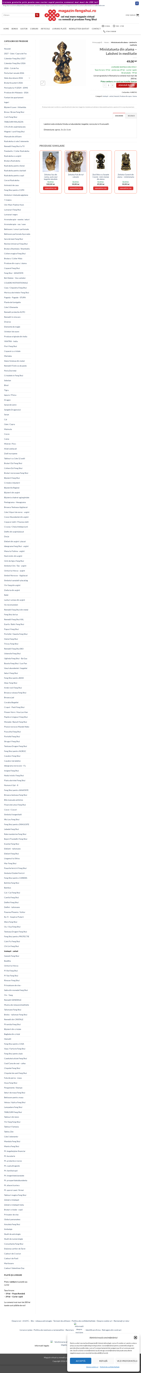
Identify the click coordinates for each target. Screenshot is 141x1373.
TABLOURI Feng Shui (13, 1112)
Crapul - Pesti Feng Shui (14, 707)
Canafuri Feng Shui (12, 756)
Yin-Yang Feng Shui (12, 1122)
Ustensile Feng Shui (12, 653)
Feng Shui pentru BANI (14, 678)
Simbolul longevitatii (13, 814)
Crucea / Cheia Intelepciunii (16, 527)
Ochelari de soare (11, 331)
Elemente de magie (12, 327)
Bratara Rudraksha (12, 161)
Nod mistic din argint (13, 556)
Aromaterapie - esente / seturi (17, 219)
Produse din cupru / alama (15, 263)
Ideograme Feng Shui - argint (16, 546)
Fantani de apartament (13, 97)
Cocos (7, 434)
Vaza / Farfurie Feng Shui (14, 1048)
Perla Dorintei (10, 370)
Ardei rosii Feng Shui (13, 687)
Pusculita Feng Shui (12, 731)
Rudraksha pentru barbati (15, 170)
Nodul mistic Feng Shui (14, 775)
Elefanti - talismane (12, 848)
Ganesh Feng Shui (11, 956)
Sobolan (7, 380)
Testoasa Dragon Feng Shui (15, 746)
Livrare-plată (59, 29)
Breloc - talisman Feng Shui (15, 1014)
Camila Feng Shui (11, 897)
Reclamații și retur (121, 1321)
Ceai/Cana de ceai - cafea (14, 1063)
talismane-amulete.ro (34, 5)
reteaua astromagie (43, 1321)
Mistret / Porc (10, 444)
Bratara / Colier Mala (13, 258)
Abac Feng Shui (10, 683)
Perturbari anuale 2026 (14, 73)
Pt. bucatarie (9, 1156)
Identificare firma (93, 1330)
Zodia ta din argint (12, 590)
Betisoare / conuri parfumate (16, 229)
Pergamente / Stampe (13, 1087)
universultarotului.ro (86, 5)
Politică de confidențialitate (109, 1367)
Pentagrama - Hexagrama (15, 502)
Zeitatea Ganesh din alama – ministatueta (125, 175)
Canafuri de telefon (12, 761)
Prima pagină (97, 42)
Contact (96, 29)
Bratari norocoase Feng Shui (16, 473)
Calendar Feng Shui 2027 (14, 58)
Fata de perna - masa (13, 1078)
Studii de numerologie (13, 1239)
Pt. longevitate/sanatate (14, 1175)
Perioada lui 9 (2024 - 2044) (16, 88)
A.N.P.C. (26, 1321)
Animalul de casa (11, 185)
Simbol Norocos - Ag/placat (16, 575)
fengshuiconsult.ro (72, 5)
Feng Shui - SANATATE (13, 273)
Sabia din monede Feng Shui (16, 990)
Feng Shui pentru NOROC (15, 751)
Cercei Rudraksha (11, 180)
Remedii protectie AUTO (14, 312)
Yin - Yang (8, 995)
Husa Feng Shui (10, 1083)
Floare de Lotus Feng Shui (15, 805)
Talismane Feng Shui (12, 1009)
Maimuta (8, 429)
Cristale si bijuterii (12, 483)
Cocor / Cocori (10, 809)
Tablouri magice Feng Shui (15, 1195)
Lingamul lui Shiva (12, 858)
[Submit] (37, 15)
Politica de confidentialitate (83, 1321)
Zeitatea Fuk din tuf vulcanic (75, 175)
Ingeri (6, 102)
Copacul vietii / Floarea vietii (16, 522)
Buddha (7, 961)
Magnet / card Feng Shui (14, 131)
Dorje (6, 536)
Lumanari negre (10, 214)
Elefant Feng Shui (11, 853)
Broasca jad (9, 697)
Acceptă (81, 1361)
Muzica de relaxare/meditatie (16, 1005)
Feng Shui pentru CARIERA (15, 878)
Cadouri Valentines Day (14, 1268)
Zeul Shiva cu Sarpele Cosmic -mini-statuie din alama (100, 176)
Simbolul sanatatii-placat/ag (16, 580)
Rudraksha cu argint (12, 156)
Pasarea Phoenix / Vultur (14, 912)
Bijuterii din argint (12, 492)
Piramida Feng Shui (12, 1024)
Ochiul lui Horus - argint (14, 570)
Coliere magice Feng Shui (15, 253)
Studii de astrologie (12, 1234)
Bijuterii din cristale (12, 1029)
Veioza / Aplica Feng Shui (14, 1102)
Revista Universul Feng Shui (16, 244)
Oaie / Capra (9, 424)
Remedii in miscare (12, 317)
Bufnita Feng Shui (11, 883)
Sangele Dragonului (12, 409)
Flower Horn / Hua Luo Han (16, 712)
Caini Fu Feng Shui (12, 941)
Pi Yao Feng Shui (11, 975)
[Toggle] (29, 78)
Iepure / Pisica (10, 395)
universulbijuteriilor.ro (19, 5)
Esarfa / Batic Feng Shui (14, 624)
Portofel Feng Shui (12, 736)
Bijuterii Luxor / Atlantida (15, 107)
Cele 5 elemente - (11, 1136)
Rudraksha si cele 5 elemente (16, 141)
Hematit (7, 1039)
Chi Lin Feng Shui (11, 946)
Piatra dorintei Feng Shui (14, 780)
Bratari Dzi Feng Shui (13, 463)
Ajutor (24, 29)
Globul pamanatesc (12, 1219)
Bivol (6, 385)
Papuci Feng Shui (11, 629)
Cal (5, 419)
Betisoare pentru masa (13, 1097)
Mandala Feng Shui (12, 1141)
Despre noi (16, 1321)
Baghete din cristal (12, 1034)
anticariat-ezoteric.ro (58, 5)
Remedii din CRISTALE (13, 1019)
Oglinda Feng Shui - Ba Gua (15, 658)
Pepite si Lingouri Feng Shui (16, 717)
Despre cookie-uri (104, 1321)
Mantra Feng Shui (11, 1146)
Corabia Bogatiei (11, 702)
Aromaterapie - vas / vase (15, 224)
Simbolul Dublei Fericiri (14, 873)
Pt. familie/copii (11, 1170)
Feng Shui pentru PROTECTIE (16, 936)
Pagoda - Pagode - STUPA (15, 297)
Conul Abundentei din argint (16, 517)
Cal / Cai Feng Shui (12, 892)
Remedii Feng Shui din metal (16, 609)
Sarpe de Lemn (10, 405)
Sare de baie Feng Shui (13, 239)
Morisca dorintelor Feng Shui (16, 292)
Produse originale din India (15, 336)
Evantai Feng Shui (11, 844)
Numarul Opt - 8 (11, 785)
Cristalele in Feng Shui (13, 375)
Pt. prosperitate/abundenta (15, 1180)
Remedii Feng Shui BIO (14, 648)
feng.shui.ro (7, 5)
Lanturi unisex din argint (14, 600)
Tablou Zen (8, 1131)
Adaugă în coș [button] (50, 188)
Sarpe (6, 414)
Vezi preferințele (127, 1361)
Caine (6, 439)
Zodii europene (10, 453)
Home (6, 29)
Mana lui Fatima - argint (14, 551)
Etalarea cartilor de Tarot (14, 1248)
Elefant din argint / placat (15, 541)
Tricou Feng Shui (11, 644)
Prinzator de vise (11, 1214)
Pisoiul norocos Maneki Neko (16, 727)
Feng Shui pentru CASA (14, 1044)
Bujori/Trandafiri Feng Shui (15, 839)
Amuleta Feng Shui (12, 1224)
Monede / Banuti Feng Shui (15, 722)
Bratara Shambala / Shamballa (17, 249)
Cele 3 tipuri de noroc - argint (16, 512)
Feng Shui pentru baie (13, 1053)
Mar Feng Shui (10, 863)
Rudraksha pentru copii (14, 175)
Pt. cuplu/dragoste (12, 1166)
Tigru (6, 390)
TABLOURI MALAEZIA (13, 122)
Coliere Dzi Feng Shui (13, 468)
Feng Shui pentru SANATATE (16, 790)
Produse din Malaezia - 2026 (16, 92)
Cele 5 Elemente (11, 307)
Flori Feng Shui (10, 346)
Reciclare (70, 1330)
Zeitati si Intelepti (11, 1200)
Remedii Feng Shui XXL (14, 619)
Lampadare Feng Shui (13, 1107)
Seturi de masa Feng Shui (14, 1092)
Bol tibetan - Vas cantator (15, 278)
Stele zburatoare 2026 (13, 78)
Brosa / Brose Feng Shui (14, 112)
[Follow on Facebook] (137, 3)
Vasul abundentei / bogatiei (15, 668)
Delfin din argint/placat (14, 531)
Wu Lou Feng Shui (11, 819)
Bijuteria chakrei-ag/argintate (16, 497)
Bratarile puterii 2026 (13, 83)
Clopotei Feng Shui (12, 1068)
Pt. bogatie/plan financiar (14, 1151)
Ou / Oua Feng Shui (12, 926)
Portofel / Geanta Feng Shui (16, 634)
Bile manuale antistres (13, 800)
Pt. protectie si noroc (13, 1161)
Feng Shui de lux (11, 614)
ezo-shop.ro (46, 5)
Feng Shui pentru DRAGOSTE (16, 824)
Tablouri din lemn (11, 1117)
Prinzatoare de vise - (12, 985)
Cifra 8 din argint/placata (14, 127)
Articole (45, 29)
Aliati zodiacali (10, 449)
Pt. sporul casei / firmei (14, 1190)
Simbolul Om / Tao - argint (15, 566)
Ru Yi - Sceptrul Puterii (14, 917)
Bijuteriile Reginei (11, 488)
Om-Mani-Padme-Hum (14, 205)
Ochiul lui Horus (11, 966)
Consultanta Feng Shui (13, 1244)
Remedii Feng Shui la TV (14, 146)
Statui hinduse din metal (14, 361)
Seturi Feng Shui (11, 673)
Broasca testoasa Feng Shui (15, 795)
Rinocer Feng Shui (12, 980)
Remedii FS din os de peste (15, 366)
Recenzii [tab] (131, 116)
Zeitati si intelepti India (14, 1205)
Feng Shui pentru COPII (14, 190)
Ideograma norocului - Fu (15, 766)
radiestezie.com (99, 5)
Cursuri (34, 29)
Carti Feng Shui (10, 117)
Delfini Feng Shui (11, 902)
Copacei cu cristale (12, 351)
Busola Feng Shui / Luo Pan (15, 663)
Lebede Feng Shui (11, 829)
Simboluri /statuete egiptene (16, 195)
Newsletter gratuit (79, 29)
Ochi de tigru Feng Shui (14, 561)
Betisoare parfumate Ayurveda (17, 234)
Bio (32, 1321)
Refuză (103, 1361)
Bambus (7, 887)
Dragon (7, 400)
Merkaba (8, 356)
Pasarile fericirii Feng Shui (15, 868)
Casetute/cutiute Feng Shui (15, 1058)
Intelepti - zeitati (11, 951)
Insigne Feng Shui (11, 770)
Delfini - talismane (12, 907)
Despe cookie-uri (92, 1367)
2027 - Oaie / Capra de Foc (15, 53)
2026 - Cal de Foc (11, 68)
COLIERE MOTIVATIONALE (16, 283)
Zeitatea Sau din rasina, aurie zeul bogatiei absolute (50, 176)
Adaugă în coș (126, 85)
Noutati (7, 49)
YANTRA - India (11, 341)
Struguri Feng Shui (12, 741)
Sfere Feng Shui (10, 922)
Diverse (7, 322)
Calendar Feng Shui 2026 (14, 63)
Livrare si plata (26, 1330)
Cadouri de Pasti (11, 1258)
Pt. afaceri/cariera (11, 1185)
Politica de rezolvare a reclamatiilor (49, 1330)
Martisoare (9, 1263)
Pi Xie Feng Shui (11, 970)
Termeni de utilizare (61, 1321)
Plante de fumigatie (12, 302)
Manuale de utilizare (12, 136)
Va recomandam (11, 605)
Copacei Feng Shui (12, 268)
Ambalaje (8, 1229)
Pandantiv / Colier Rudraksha (16, 151)
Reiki (6, 595)
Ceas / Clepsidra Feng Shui (15, 288)
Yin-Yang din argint (12, 585)
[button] (135, 1337)
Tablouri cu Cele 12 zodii (14, 458)
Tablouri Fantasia (11, 1126)
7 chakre (7, 200)
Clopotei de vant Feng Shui (15, 1073)
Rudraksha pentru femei (14, 166)
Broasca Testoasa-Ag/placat (16, 507)
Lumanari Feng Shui (12, 210)
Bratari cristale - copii (13, 1209)
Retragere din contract (111, 1330)
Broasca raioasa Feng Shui (15, 692)
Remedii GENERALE (12, 1000)
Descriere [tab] (119, 116)
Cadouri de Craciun (12, 1253)
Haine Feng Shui (11, 639)
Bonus (15, 29)
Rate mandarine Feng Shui (15, 834)
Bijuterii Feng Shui (12, 478)
